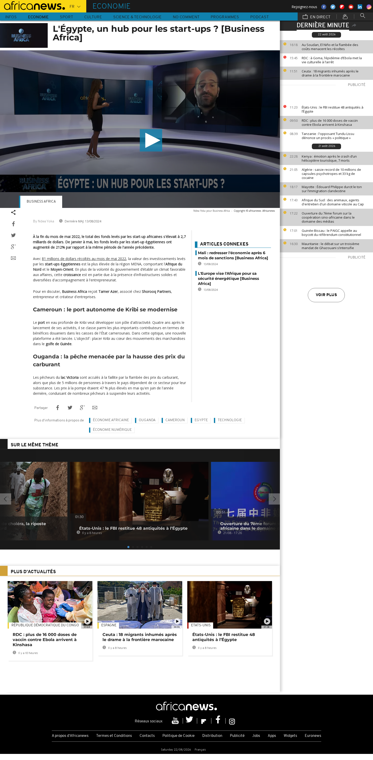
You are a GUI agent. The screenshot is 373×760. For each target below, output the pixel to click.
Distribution (212, 736)
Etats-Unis (201, 625)
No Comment (186, 17)
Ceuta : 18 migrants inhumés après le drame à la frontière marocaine (330, 73)
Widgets (290, 736)
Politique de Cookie (178, 736)
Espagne (108, 625)
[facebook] (218, 721)
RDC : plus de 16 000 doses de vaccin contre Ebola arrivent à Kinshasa (330, 122)
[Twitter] (190, 721)
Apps (272, 736)
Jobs (256, 736)
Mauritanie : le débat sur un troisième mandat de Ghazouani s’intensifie (330, 246)
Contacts (147, 736)
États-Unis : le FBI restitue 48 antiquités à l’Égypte (332, 109)
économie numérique (112, 430)
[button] (151, 140)
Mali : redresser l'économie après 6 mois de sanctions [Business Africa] (233, 255)
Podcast (259, 17)
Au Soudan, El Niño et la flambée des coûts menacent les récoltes (330, 47)
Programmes (225, 17)
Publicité (237, 736)
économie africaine (111, 420)
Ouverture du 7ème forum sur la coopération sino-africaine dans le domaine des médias (328, 217)
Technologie (230, 420)
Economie (38, 17)
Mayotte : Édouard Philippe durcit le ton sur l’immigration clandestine (332, 189)
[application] (140, 129)
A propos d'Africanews (70, 736)
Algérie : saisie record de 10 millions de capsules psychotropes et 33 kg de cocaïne (331, 174)
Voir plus (326, 295)
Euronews (313, 736)
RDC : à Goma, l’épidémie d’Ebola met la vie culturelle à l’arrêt (332, 60)
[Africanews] (32, 5)
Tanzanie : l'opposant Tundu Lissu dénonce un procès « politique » (328, 136)
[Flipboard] (204, 721)
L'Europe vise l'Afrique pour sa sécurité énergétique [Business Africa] (228, 278)
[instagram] (232, 721)
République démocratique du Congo (45, 625)
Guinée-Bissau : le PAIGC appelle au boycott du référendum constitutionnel (331, 233)
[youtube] (176, 721)
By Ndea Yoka (43, 221)
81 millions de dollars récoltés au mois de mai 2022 (84, 258)
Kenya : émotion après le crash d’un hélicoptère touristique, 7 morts (329, 158)
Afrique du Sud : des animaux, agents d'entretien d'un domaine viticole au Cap (333, 202)
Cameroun (175, 420)
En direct (319, 17)
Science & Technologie (137, 17)
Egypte (201, 420)
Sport (66, 17)
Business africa (41, 202)
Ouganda (147, 420)
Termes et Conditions (114, 736)
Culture (93, 17)
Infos (11, 17)
